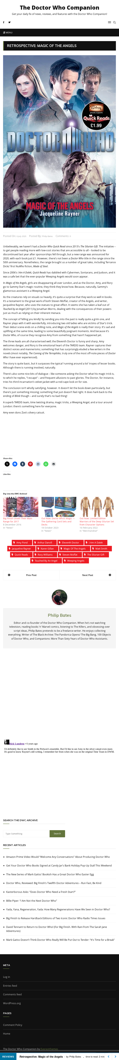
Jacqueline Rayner (21, 548)
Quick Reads (21, 554)
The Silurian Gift (95, 554)
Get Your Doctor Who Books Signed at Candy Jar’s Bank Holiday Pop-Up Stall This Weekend (59, 865)
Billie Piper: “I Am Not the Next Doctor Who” (31, 900)
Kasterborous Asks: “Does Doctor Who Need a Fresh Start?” (41, 892)
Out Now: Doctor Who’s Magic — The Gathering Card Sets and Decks (58, 521)
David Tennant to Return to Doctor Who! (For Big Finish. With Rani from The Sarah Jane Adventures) (56, 929)
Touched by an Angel (46, 560)
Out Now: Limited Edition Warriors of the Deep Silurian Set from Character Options (97, 521)
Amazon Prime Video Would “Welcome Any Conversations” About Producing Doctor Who (58, 857)
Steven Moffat (69, 554)
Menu (8, 32)
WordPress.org (12, 1003)
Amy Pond (22, 542)
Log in (6, 977)
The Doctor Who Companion (59, 7)
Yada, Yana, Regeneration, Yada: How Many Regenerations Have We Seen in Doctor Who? (58, 909)
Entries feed (10, 985)
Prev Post (31, 575)
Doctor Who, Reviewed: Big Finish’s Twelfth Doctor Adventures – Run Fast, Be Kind (53, 883)
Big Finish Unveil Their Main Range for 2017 (17, 520)
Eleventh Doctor (70, 542)
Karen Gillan (47, 548)
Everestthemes (49, 1049)
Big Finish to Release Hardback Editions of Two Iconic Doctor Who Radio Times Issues (55, 918)
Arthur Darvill (44, 542)
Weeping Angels (75, 560)
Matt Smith (101, 548)
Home (6, 1033)
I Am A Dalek (96, 542)
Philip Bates (47, 236)
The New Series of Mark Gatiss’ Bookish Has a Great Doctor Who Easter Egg (50, 874)
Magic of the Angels (75, 548)
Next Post (87, 575)
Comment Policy (12, 1025)
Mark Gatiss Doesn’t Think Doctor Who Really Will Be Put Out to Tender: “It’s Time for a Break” (60, 940)
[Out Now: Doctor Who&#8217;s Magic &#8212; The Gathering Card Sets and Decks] (59, 507)
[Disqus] (59, 696)
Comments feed (12, 994)
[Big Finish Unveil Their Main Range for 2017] (20, 507)
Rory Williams (45, 554)
